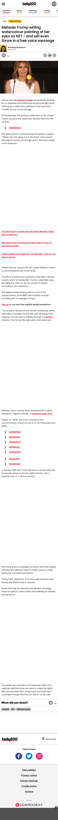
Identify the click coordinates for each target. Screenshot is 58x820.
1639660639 (15, 452)
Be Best (49, 317)
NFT (47, 103)
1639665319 (14, 464)
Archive (29, 791)
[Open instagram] (39, 756)
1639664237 (15, 442)
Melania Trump (25, 100)
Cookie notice (29, 786)
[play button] (29, 77)
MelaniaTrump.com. (42, 413)
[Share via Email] (54, 55)
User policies (29, 770)
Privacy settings (29, 780)
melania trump (15, 21)
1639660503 (15, 128)
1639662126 (14, 437)
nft (12, 709)
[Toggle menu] (4, 4)
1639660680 (15, 432)
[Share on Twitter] (50, 55)
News (19, 11)
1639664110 (14, 459)
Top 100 (6, 11)
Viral (4, 21)
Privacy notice (29, 775)
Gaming (33, 11)
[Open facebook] (18, 756)
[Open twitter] (29, 756)
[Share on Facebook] (45, 55)
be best (5, 709)
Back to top (51, 739)
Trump (47, 11)
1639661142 (14, 447)
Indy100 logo (29, 4)
